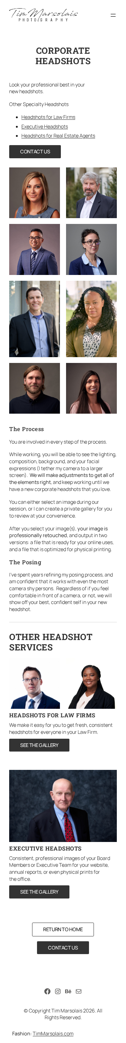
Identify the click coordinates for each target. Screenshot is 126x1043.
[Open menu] (113, 15)
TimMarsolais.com (53, 1033)
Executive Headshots (44, 126)
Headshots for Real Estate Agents (58, 135)
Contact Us (35, 151)
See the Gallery (39, 745)
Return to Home (63, 929)
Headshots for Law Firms (48, 117)
